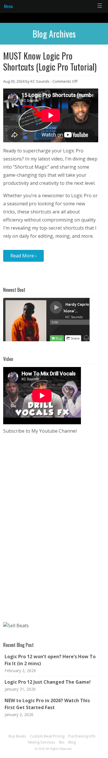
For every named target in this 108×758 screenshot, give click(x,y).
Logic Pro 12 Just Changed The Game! (48, 682)
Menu (8, 6)
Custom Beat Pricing (47, 736)
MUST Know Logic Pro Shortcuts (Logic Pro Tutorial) (49, 61)
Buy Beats (17, 736)
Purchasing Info (82, 736)
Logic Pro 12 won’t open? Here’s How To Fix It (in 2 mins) (50, 660)
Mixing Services (41, 742)
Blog (72, 742)
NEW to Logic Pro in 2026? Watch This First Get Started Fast (47, 704)
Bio (62, 742)
